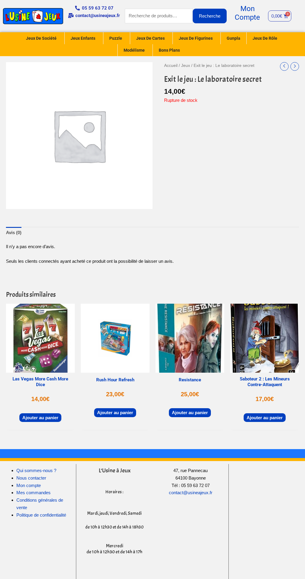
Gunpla (233, 38)
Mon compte (28, 485)
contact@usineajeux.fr (190, 492)
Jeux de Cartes (150, 38)
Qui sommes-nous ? (36, 470)
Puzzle (115, 38)
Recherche (209, 16)
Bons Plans (169, 50)
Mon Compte (247, 12)
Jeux (185, 65)
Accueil (171, 65)
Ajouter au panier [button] (40, 417)
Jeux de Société (41, 38)
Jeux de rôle (265, 38)
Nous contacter (31, 477)
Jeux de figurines (196, 38)
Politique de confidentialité (41, 514)
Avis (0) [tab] (13, 232)
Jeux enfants (83, 38)
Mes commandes (33, 492)
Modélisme (134, 50)
